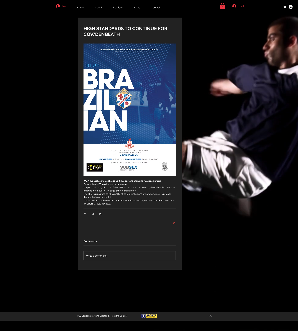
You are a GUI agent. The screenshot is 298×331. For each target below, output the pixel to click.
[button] (222, 6)
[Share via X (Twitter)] (92, 213)
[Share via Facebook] (85, 213)
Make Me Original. (119, 316)
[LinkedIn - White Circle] (291, 7)
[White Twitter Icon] (285, 7)
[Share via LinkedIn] (100, 213)
